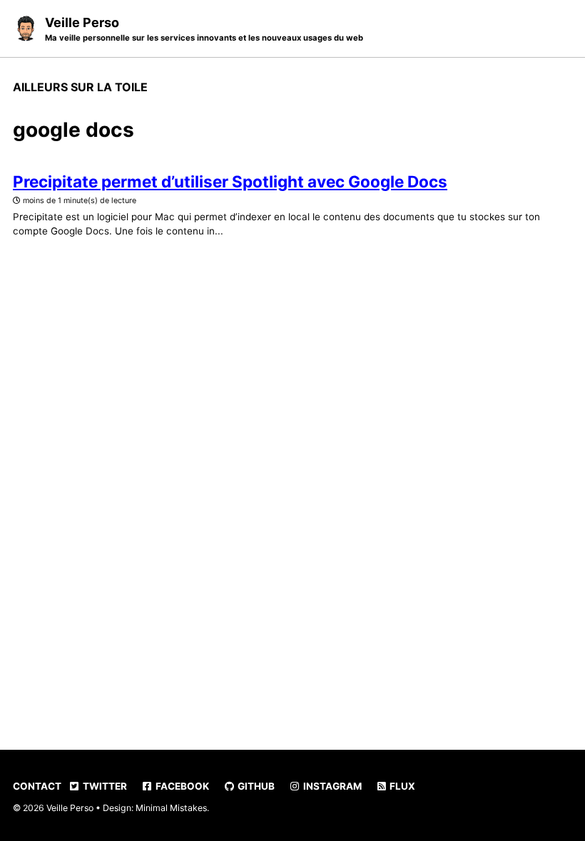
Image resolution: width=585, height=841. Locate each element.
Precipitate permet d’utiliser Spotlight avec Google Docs (230, 181)
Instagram (331, 786)
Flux (401, 786)
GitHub (255, 786)
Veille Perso (204, 29)
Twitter (104, 786)
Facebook (181, 786)
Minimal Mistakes (171, 808)
